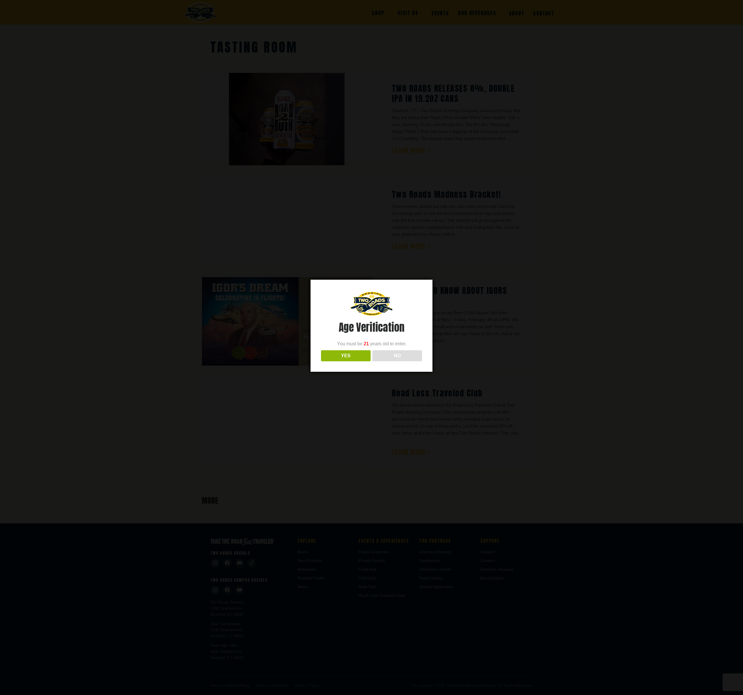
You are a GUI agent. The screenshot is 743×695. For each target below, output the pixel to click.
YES (346, 355)
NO (397, 355)
